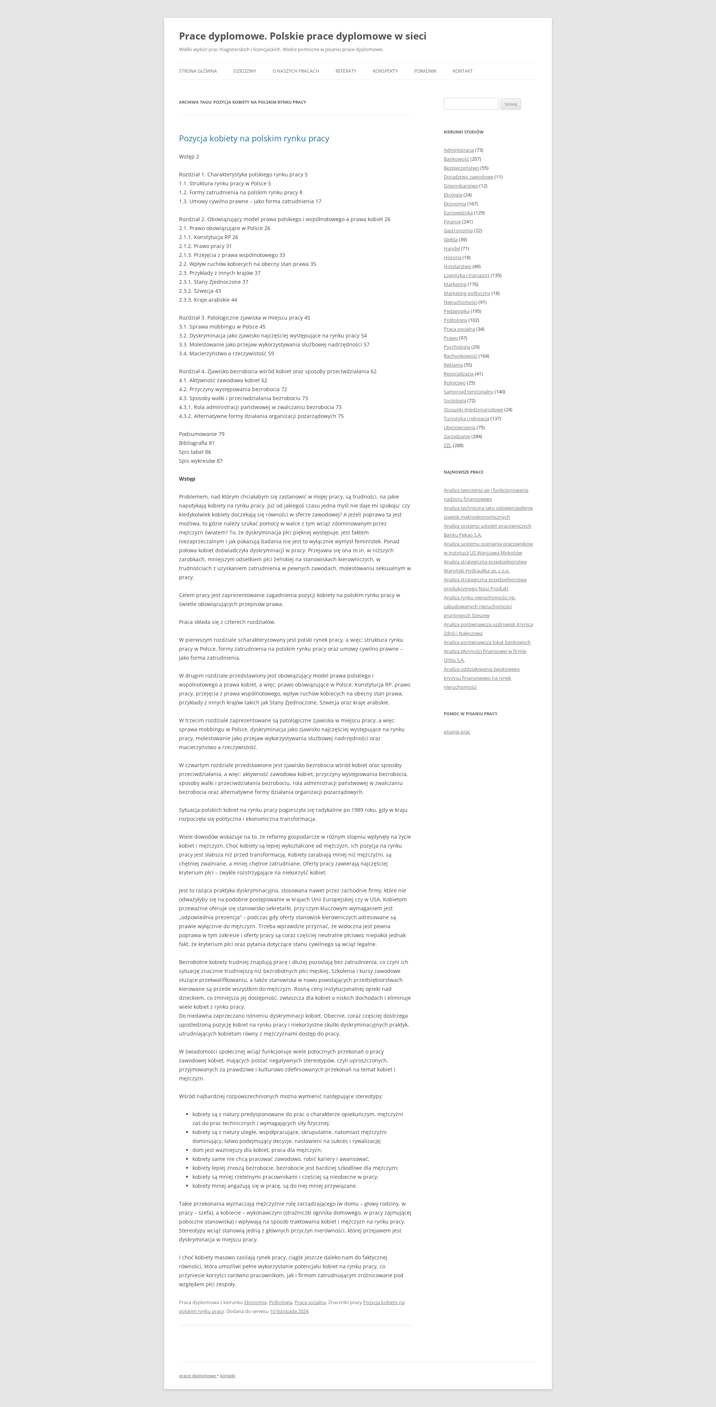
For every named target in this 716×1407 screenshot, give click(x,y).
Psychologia (457, 346)
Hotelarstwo (457, 266)
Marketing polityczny (467, 293)
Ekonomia (255, 1302)
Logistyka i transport (467, 275)
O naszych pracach (296, 71)
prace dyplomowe (198, 1375)
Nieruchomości (460, 302)
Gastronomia (458, 230)
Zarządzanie (457, 436)
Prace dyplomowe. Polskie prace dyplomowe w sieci (303, 36)
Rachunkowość (460, 355)
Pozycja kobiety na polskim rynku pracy (254, 138)
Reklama (453, 364)
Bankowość (456, 159)
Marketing (455, 284)
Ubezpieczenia (459, 427)
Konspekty (385, 71)
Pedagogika (457, 311)
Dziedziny (244, 71)
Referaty (346, 71)
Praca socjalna (310, 1302)
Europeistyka (458, 212)
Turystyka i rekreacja (466, 418)
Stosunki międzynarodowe (473, 409)
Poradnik (425, 71)
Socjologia (455, 400)
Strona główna (198, 71)
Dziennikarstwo (461, 185)
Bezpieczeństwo (461, 167)
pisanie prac (457, 731)
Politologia (280, 1302)
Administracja (459, 150)
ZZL (448, 445)
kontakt (227, 1375)
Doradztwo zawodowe (468, 176)
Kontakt (463, 71)
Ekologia (453, 194)
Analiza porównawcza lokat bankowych (487, 642)
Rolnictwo (455, 382)
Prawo (451, 338)
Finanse (452, 221)
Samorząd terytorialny (468, 391)
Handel (452, 248)
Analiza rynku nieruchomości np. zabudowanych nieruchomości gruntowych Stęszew (480, 606)
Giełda (451, 239)
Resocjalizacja (459, 373)
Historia (452, 257)
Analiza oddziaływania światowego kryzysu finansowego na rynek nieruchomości (482, 678)
